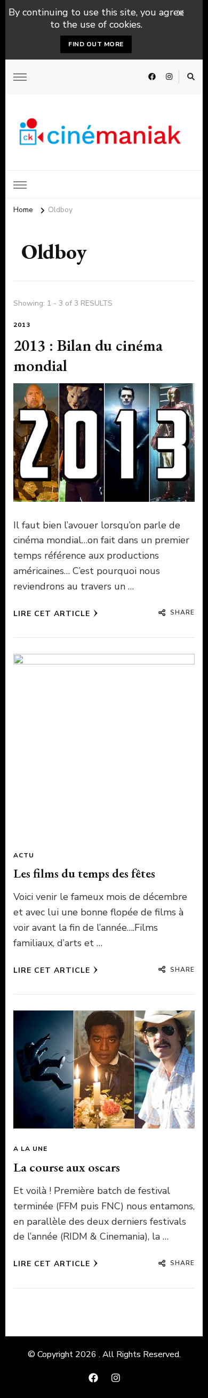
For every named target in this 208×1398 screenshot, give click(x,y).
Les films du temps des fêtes (84, 873)
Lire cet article (51, 614)
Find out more (96, 44)
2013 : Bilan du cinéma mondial (88, 355)
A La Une (30, 1148)
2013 (21, 325)
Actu (23, 855)
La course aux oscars (66, 1167)
